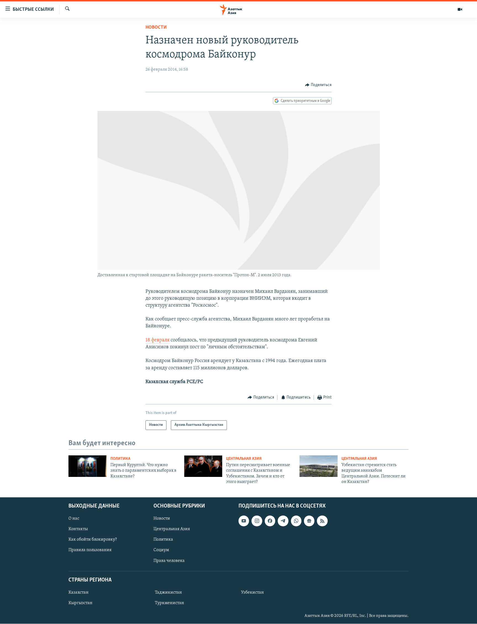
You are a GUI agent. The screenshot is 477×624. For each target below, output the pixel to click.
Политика (120, 459)
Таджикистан (168, 592)
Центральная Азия (244, 459)
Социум (161, 550)
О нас (73, 519)
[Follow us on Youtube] (244, 521)
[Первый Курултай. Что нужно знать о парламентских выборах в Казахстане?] (87, 466)
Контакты (78, 529)
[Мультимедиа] (460, 9)
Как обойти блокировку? (92, 540)
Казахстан (78, 592)
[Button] (318, 85)
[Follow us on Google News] (309, 521)
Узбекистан (252, 592)
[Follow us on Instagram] (256, 521)
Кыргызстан (80, 603)
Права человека (169, 561)
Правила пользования (90, 550)
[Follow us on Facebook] (270, 521)
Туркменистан (169, 603)
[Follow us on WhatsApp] (296, 521)
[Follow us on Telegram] (283, 521)
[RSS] (322, 521)
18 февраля (157, 340)
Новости (156, 27)
